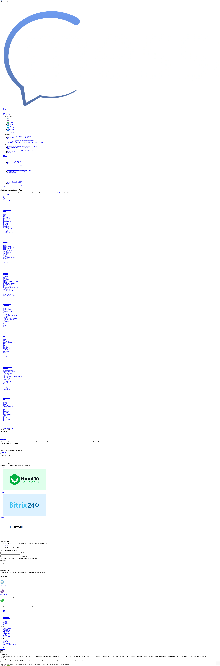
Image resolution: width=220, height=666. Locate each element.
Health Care (5, 635)
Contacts (11, 183)
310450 (9, 430)
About (14, 181)
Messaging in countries (17, 151)
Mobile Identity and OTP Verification (22, 146)
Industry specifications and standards (19, 173)
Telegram (10, 126)
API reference (9, 169)
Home (4, 113)
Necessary (4, 658)
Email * (21, 555)
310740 (9, 431)
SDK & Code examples (19, 171)
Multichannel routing (17, 138)
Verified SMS (11, 129)
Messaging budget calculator (20, 150)
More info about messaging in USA (6, 428)
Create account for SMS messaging (6, 194)
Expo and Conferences (7, 628)
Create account (3, 452)
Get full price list (3, 439)
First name (22, 552)
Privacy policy (3, 647)
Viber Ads (12, 152)
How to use (14, 164)
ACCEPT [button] (8, 665)
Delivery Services (6, 631)
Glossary (16, 163)
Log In (4, 6)
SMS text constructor (19, 148)
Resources (4, 157)
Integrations (5, 156)
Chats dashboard (17, 137)
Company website (23, 556)
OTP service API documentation (19, 170)
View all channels (10, 132)
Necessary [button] (2, 657)
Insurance (4, 634)
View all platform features (12, 141)
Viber (10, 120)
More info (2, 459)
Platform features (6, 616)
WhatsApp (11, 122)
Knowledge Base (14, 161)
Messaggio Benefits (18, 184)
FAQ (15, 162)
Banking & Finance (6, 633)
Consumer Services (6, 636)
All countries (5, 196)
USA (35, 192)
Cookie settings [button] (3, 665)
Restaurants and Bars (6, 629)
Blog (4, 186)
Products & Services (6, 114)
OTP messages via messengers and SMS (20, 153)
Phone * (21, 553)
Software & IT (5, 632)
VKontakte (11, 124)
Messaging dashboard (19, 136)
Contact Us (2, 649)
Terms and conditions (4, 648)
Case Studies (5, 175)
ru (5, 4)
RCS (10, 131)
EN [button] (3, 3)
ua (5, 5)
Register (4, 7)
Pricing (4, 155)
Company (4, 177)
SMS (10, 119)
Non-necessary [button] (3, 661)
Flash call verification (17, 147)
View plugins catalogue (4, 545)
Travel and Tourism (6, 630)
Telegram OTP (11, 127)
